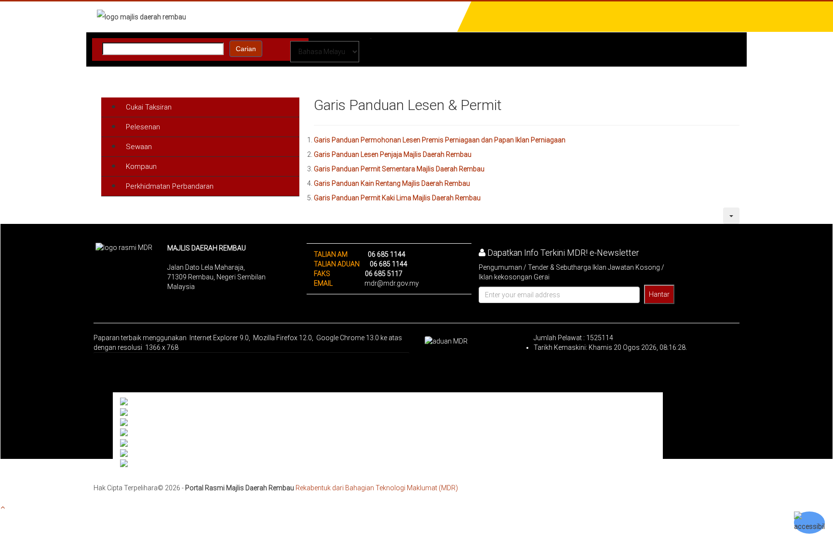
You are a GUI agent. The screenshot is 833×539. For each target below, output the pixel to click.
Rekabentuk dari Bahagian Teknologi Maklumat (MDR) (377, 488)
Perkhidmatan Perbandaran (170, 186)
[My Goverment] (145, 402)
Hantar (659, 294)
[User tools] (731, 215)
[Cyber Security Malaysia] (160, 433)
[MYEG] (133, 443)
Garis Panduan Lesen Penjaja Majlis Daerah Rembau (392, 154)
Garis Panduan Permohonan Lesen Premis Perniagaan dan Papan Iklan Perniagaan (439, 140)
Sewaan (139, 146)
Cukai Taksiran (149, 107)
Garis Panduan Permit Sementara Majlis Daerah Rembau (399, 169)
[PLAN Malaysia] (147, 412)
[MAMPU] (136, 423)
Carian (246, 49)
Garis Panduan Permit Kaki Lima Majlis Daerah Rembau (397, 198)
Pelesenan (143, 127)
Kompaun (141, 166)
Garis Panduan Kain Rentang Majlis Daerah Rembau (392, 183)
